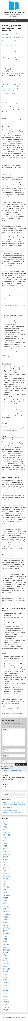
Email (4, 755)
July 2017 (5, 993)
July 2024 (5, 861)
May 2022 (5, 902)
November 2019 (6, 949)
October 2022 (6, 894)
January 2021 (6, 927)
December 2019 (6, 947)
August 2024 (5, 859)
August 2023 (5, 878)
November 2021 (6, 911)
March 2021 (5, 924)
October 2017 (6, 988)
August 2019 (5, 954)
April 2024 (5, 865)
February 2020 (6, 944)
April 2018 (5, 979)
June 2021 (5, 919)
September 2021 (6, 914)
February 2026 (6, 831)
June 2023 (5, 881)
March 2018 (5, 980)
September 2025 (6, 839)
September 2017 (6, 990)
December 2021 (6, 910)
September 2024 (6, 857)
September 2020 (6, 933)
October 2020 (6, 932)
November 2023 (6, 873)
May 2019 (5, 958)
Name (4, 750)
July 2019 (5, 955)
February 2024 (6, 868)
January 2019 (6, 965)
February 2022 (6, 906)
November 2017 (6, 987)
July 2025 (5, 842)
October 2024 (6, 856)
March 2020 (5, 943)
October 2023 (6, 875)
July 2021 (5, 917)
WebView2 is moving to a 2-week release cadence (14, 802)
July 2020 (5, 936)
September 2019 (6, 952)
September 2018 (6, 971)
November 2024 (6, 854)
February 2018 (6, 982)
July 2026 (5, 823)
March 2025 (5, 848)
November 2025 (6, 835)
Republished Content (16, 713)
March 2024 (5, 867)
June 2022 (5, 900)
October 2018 (6, 969)
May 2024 (5, 864)
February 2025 (6, 850)
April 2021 (5, 922)
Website (5, 761)
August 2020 (5, 935)
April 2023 (5, 884)
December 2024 (6, 853)
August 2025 (5, 840)
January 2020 (6, 946)
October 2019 (6, 950)
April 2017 (5, 998)
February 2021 (6, 925)
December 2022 (6, 891)
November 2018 (6, 968)
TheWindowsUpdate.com (14, 12)
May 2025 (5, 845)
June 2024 (5, 862)
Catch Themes (17, 1018)
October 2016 (6, 1007)
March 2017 (5, 999)
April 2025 (5, 846)
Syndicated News (19, 33)
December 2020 (6, 928)
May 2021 (5, 921)
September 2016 (6, 1009)
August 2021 (5, 916)
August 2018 (5, 973)
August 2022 (5, 897)
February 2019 (6, 963)
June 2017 (5, 995)
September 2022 (6, 895)
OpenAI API (6, 94)
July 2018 (5, 974)
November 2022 (6, 892)
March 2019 (5, 962)
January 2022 (6, 908)
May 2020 (5, 939)
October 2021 (6, 913)
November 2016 (6, 1006)
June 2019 (5, 957)
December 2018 (6, 966)
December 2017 (6, 985)
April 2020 (5, 941)
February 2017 (6, 1001)
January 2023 (6, 889)
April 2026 (5, 827)
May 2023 (5, 883)
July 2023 (5, 879)
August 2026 (5, 821)
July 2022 (5, 898)
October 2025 (6, 837)
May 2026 (5, 826)
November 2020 (6, 930)
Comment (5, 729)
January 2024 (6, 870)
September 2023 (6, 876)
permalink (18, 715)
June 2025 (5, 843)
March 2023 (5, 886)
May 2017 (5, 996)
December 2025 (6, 834)
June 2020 (5, 938)
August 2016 (5, 1010)
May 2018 (5, 977)
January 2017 (6, 1002)
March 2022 (5, 905)
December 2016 (6, 1004)
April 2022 (5, 903)
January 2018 (6, 984)
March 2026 (5, 829)
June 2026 (5, 824)
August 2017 (5, 991)
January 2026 (6, 832)
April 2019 (5, 960)
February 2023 (6, 887)
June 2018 (5, 976)
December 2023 (6, 872)
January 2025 (6, 851)
